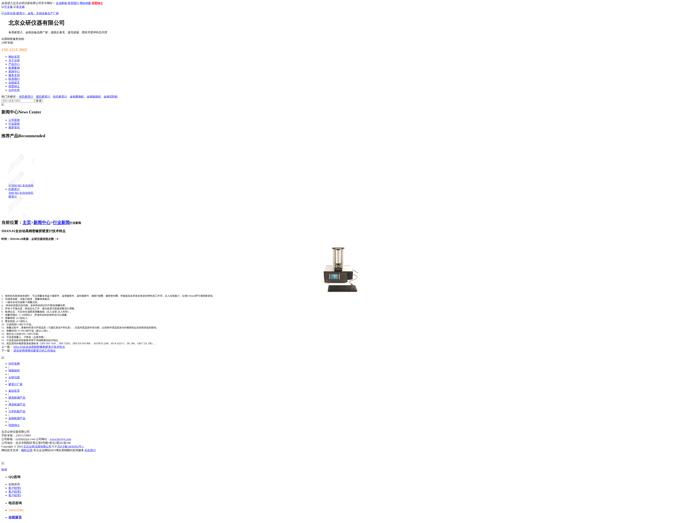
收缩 (4, 469)
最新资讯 (14, 127)
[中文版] (7, 6)
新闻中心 (14, 71)
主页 (27, 222)
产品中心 (14, 64)
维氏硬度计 (43, 96)
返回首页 (14, 390)
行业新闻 (14, 123)
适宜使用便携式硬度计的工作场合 (34, 350)
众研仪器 (14, 377)
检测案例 (14, 67)
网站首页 (14, 56)
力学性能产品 (16, 411)
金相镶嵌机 (94, 96)
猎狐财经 (14, 370)
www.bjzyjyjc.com (60, 439)
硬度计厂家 (15, 384)
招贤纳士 (97, 3)
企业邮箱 (61, 3)
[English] (19, 6)
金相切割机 (111, 96)
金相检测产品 (16, 418)
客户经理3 (14, 495)
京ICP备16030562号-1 (70, 446)
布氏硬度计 (26, 96)
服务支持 (14, 75)
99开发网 (14, 363)
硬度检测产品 (16, 397)
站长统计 (90, 450)
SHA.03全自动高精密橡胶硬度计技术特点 (39, 346)
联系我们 (73, 3)
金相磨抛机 (77, 96)
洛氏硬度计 (60, 96)
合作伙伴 (14, 90)
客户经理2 (14, 491)
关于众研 (14, 60)
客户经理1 (14, 487)
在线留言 (14, 82)
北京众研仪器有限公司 (37, 446)
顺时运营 (26, 450)
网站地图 (85, 3)
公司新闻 (14, 120)
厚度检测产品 (16, 404)
